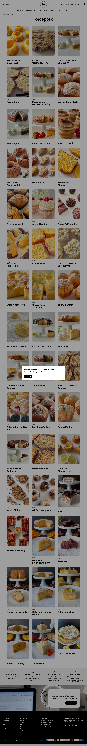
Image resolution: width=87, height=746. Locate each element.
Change (28, 376)
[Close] (63, 368)
